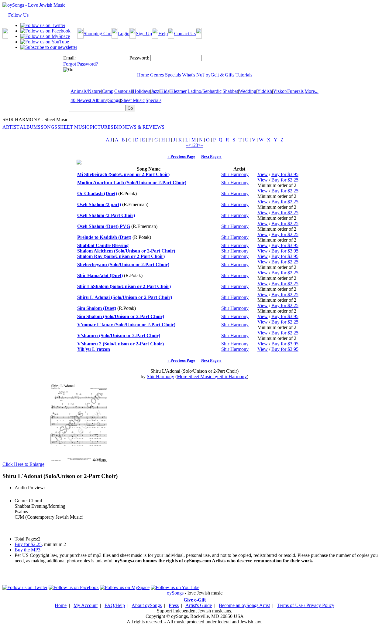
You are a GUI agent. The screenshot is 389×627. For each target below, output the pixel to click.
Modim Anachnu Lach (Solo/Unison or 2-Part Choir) (131, 182)
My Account (86, 605)
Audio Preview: (30, 487)
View (262, 174)
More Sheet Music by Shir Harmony (212, 376)
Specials (153, 100)
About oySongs (147, 605)
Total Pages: (26, 538)
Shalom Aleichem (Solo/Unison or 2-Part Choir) (126, 250)
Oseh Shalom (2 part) (99, 204)
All (109, 139)
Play (18, 494)
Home (61, 605)
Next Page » (211, 156)
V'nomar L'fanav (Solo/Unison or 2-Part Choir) (126, 324)
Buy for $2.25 (284, 179)
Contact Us (185, 33)
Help (163, 33)
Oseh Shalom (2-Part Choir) (106, 215)
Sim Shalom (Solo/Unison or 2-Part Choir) (120, 316)
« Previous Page (181, 156)
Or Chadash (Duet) (97, 193)
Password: (139, 57)
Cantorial (123, 91)
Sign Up (144, 33)
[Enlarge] (79, 464)
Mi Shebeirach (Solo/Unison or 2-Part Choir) (123, 174)
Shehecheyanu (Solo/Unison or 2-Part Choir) (123, 264)
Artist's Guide (198, 605)
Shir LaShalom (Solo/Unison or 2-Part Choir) (124, 286)
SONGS (49, 127)
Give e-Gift (195, 599)
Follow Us (18, 15)
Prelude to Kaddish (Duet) (104, 237)
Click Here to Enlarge (23, 464)
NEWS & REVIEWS (143, 127)
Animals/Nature (86, 91)
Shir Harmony (235, 174)
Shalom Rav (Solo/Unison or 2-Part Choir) (121, 256)
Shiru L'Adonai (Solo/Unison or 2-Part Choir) (124, 297)
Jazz (155, 91)
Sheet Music (133, 100)
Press (174, 605)
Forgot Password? (80, 63)
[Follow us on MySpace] (45, 36)
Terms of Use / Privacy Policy (305, 605)
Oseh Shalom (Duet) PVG (103, 226)
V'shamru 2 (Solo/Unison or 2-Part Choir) (120, 343)
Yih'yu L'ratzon (93, 349)
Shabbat (230, 91)
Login (123, 33)
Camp (107, 91)
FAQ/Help (115, 605)
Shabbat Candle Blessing (103, 245)
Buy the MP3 (27, 549)
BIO (118, 127)
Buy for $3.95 (284, 174)
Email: (69, 57)
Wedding (247, 91)
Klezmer (178, 91)
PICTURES (101, 127)
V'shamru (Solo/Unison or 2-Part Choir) (118, 335)
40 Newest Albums (89, 100)
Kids (164, 91)
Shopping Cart (98, 33)
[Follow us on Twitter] (42, 25)
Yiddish (264, 91)
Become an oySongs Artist (244, 605)
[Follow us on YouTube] (44, 41)
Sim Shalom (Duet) (96, 308)
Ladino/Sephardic (205, 91)
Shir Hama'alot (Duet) (100, 275)
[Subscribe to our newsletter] (48, 47)
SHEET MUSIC (73, 127)
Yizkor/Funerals (288, 91)
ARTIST (10, 127)
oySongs (175, 592)
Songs (114, 100)
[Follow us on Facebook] (45, 30)
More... (311, 91)
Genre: (21, 500)
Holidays (141, 91)
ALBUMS (30, 127)
